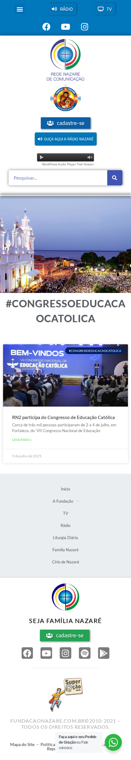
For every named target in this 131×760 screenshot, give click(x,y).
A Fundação (63, 501)
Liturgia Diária (65, 537)
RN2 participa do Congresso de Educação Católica (63, 417)
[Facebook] (27, 653)
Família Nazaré (65, 549)
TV (65, 513)
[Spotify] (84, 653)
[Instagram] (65, 653)
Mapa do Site (22, 744)
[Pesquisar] (114, 177)
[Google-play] (104, 653)
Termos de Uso (103, 744)
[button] (20, 9)
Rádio (65, 525)
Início (65, 489)
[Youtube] (46, 653)
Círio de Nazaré (65, 561)
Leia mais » (22, 439)
